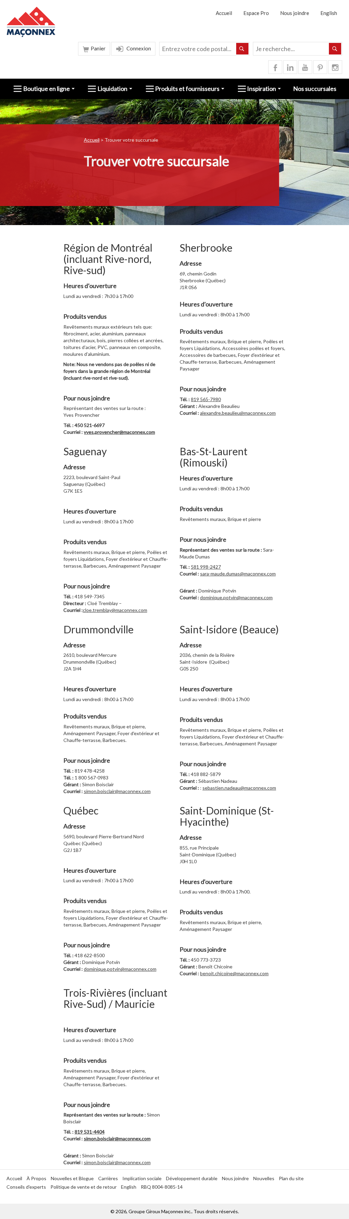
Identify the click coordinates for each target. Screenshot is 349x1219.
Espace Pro (256, 13)
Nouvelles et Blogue (72, 1178)
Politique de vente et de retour (83, 1187)
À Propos (36, 1178)
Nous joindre (294, 13)
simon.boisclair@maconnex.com (117, 791)
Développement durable (191, 1178)
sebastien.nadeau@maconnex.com (239, 788)
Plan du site (291, 1178)
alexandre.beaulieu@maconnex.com (238, 413)
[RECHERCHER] (335, 48)
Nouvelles (263, 1178)
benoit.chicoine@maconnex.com (234, 973)
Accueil (224, 13)
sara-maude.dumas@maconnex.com (238, 573)
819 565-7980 (206, 399)
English (328, 13)
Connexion (138, 48)
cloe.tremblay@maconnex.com (115, 610)
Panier (98, 48)
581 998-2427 (206, 567)
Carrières (108, 1178)
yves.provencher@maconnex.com (119, 432)
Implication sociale (142, 1178)
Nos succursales (314, 88)
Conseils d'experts (26, 1187)
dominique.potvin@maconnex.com (236, 597)
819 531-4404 (90, 1132)
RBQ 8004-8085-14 (162, 1187)
